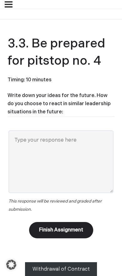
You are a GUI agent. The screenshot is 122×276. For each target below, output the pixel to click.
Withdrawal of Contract (61, 269)
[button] (11, 264)
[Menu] (8, 4)
